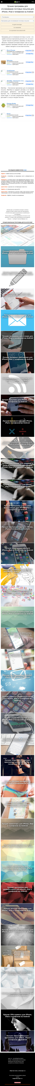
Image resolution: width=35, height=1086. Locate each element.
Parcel (8, 113)
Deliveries (9, 60)
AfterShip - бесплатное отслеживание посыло (20, 80)
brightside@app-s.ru (17, 1078)
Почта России (11, 50)
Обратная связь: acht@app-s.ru (17, 1070)
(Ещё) (25, 170)
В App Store (29, 50)
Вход (33, 1)
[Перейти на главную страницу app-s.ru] (17, 2)
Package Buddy (11, 103)
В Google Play (29, 53)
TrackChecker (11, 70)
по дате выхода (16, 24)
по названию (17, 27)
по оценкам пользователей (17, 30)
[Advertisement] (17, 145)
